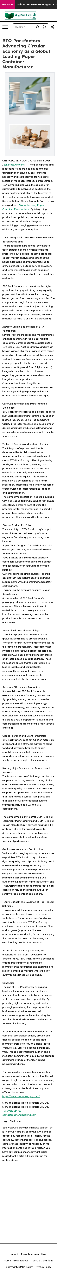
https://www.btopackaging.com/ (21, 1096)
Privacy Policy (43, 1266)
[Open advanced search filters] (44, 27)
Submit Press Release (16, 1260)
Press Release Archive (33, 1254)
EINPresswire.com (14, 164)
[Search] (37, 27)
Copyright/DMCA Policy (19, 1266)
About (14, 1254)
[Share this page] (53, 27)
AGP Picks (8, 4)
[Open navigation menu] (5, 27)
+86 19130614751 (11, 1110)
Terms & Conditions (42, 1260)
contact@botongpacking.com (19, 1114)
